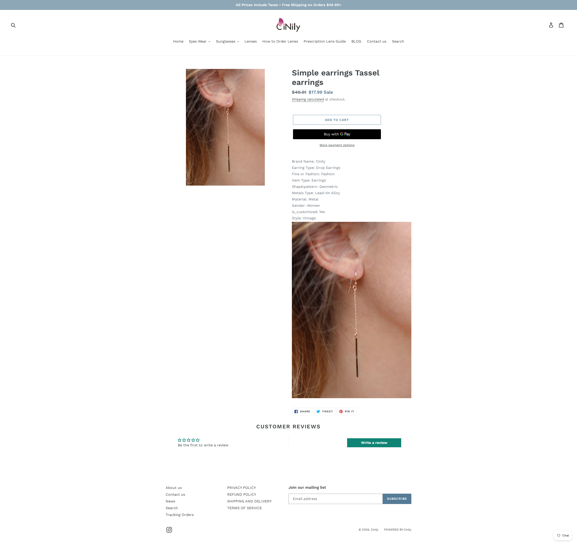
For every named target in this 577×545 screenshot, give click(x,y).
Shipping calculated (308, 99)
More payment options (337, 145)
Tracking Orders (180, 515)
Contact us (175, 494)
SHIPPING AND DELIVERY (249, 501)
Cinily (374, 529)
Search (172, 508)
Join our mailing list (307, 487)
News (170, 501)
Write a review (374, 443)
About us (174, 488)
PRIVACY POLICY (241, 488)
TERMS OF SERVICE (244, 508)
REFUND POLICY (241, 494)
